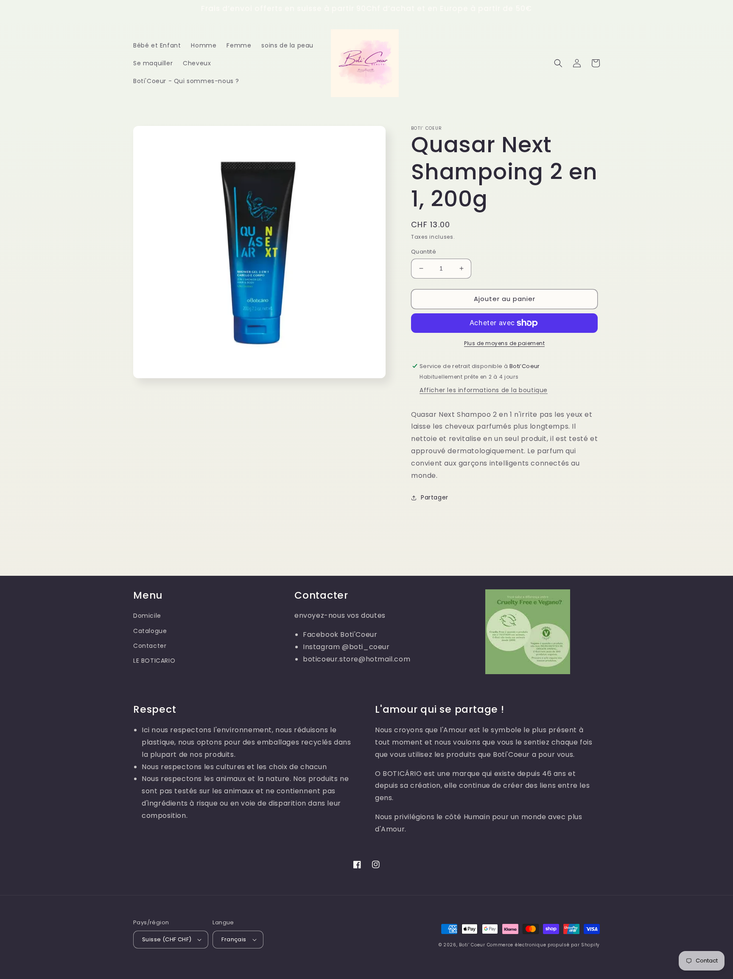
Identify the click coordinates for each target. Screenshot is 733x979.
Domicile (147, 615)
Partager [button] (434, 497)
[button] (558, 63)
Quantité (423, 252)
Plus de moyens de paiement (504, 343)
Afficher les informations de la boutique (484, 390)
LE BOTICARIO (154, 660)
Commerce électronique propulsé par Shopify (543, 945)
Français (233, 939)
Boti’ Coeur (473, 945)
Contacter (149, 646)
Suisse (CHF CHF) (166, 939)
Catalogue (150, 631)
